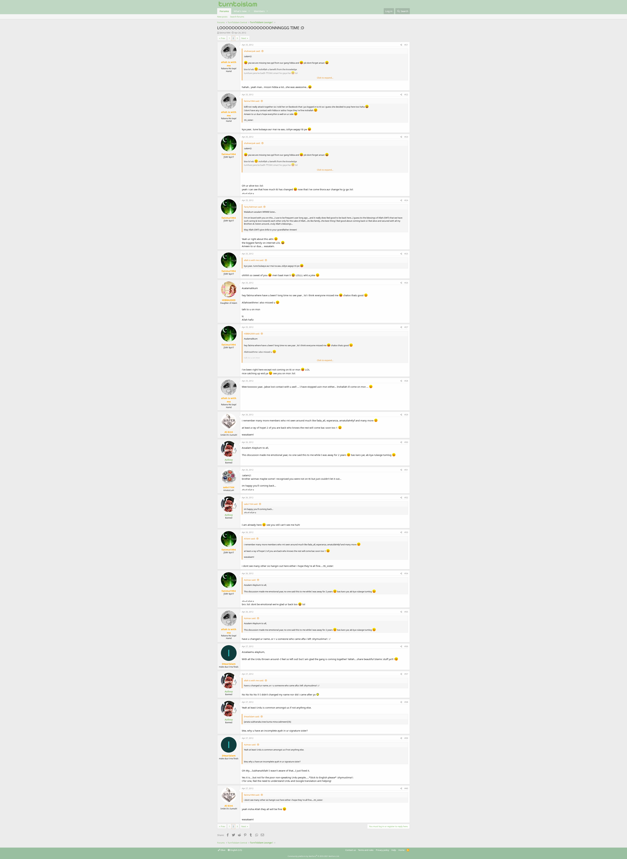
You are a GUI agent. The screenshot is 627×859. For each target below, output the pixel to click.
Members (259, 11)
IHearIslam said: (251, 716)
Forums (224, 11)
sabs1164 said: (251, 504)
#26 (406, 282)
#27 (406, 327)
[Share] (401, 45)
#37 (406, 674)
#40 (406, 788)
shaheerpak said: (252, 51)
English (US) (236, 850)
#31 (406, 469)
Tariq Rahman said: (253, 206)
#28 (406, 380)
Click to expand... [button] (325, 77)
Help (393, 850)
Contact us (350, 850)
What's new (240, 11)
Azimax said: (250, 579)
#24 (406, 200)
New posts (222, 16)
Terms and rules (365, 850)
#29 (406, 414)
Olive (222, 850)
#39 (406, 738)
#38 (406, 702)
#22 (406, 94)
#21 (406, 44)
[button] (249, 11)
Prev (223, 38)
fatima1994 (224, 32)
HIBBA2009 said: (252, 333)
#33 (406, 532)
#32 (406, 497)
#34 (406, 573)
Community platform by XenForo (313, 856)
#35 (406, 611)
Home (401, 850)
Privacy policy (382, 850)
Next (243, 38)
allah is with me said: (254, 260)
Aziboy (229, 459)
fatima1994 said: (252, 101)
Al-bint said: (249, 538)
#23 (406, 136)
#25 (406, 253)
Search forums (237, 16)
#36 (406, 646)
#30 (406, 442)
